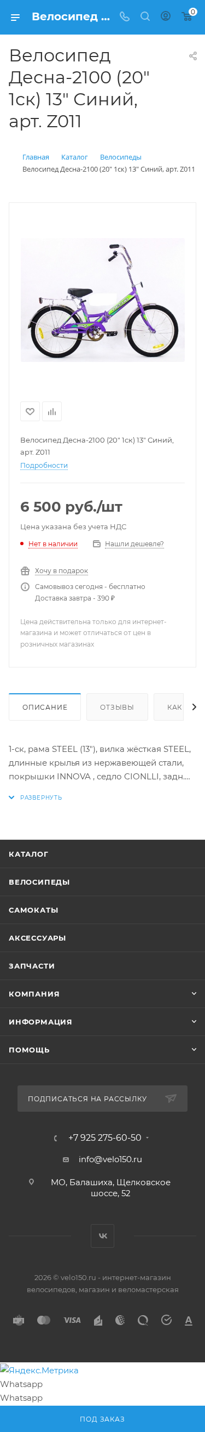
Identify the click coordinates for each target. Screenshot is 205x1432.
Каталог (29, 854)
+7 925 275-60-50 (105, 1138)
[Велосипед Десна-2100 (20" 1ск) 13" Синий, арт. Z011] (103, 300)
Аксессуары (37, 937)
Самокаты (33, 909)
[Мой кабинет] (166, 17)
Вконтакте (102, 1236)
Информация (41, 1021)
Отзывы (117, 707)
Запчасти (32, 965)
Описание (44, 707)
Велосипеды (39, 882)
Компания (34, 993)
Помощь (29, 1049)
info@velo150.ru (110, 1159)
